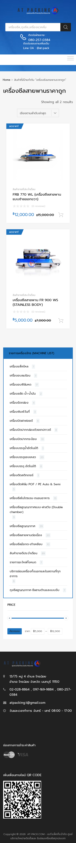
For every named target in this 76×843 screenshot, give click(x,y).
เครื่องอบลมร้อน (20, 375)
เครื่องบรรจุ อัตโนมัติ (23, 466)
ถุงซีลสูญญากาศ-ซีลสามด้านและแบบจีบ (34, 590)
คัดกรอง (15, 631)
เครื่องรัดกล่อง (19, 402)
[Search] (65, 27)
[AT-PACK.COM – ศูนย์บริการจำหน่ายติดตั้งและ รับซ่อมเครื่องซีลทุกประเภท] (38, 13)
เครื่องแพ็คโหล (19, 366)
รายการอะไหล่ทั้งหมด (23, 562)
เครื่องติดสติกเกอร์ (21, 475)
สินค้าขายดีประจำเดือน (24, 189)
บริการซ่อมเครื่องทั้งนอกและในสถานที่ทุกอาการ (35, 573)
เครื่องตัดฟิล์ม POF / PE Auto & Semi (35, 484)
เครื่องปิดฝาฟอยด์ (21, 421)
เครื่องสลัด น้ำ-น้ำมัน (23, 393)
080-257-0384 (38, 40)
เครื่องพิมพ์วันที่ (20, 412)
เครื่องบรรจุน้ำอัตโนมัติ (24, 448)
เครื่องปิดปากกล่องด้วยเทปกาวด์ (30, 430)
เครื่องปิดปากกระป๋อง (23, 439)
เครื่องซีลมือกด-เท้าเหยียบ (26, 544)
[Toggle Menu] (70, 59)
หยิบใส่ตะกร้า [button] (60, 215)
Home (6, 80)
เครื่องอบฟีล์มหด (20, 384)
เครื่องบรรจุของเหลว (23, 457)
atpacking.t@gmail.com (27, 702)
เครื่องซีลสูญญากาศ (22, 526)
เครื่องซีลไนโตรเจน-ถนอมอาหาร (30, 498)
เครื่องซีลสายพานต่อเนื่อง (26, 535)
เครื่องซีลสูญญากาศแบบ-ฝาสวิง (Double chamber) (36, 509)
